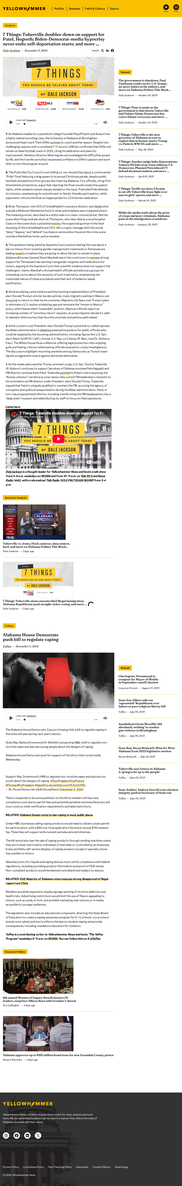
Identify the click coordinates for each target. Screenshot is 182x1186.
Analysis (10, 25)
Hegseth (98, 368)
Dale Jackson (11, 50)
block (87, 172)
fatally (98, 206)
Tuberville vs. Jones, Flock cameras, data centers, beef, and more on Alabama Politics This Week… (36, 545)
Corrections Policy (33, 1162)
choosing (11, 300)
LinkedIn (107, 50)
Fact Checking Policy (60, 1162)
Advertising (121, 1162)
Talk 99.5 (86, 476)
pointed (65, 372)
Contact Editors (102, 1162)
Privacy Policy (11, 1162)
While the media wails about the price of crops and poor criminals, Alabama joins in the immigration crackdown (144, 216)
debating (45, 330)
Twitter (102, 50)
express (95, 257)
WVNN (45, 476)
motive (55, 223)
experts (20, 253)
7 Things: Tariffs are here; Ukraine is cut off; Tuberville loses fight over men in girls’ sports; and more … (143, 192)
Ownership (82, 1162)
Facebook (112, 50)
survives (55, 142)
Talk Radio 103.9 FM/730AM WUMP (69, 480)
